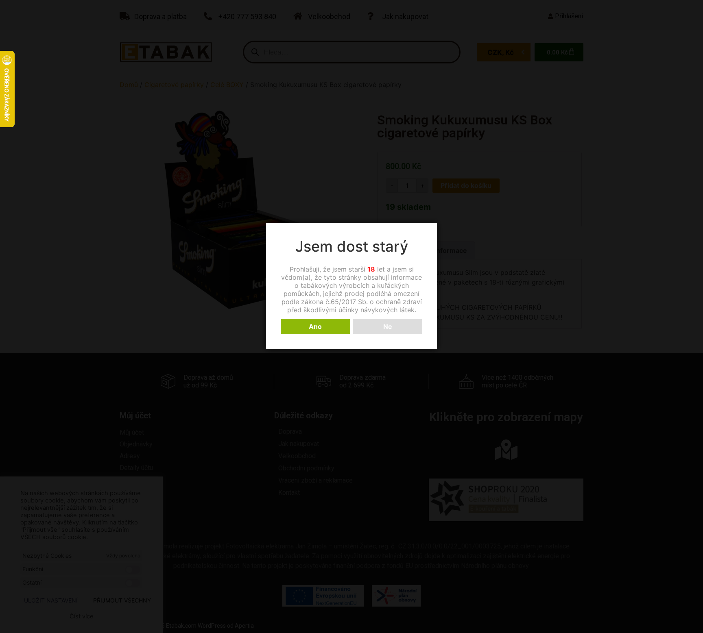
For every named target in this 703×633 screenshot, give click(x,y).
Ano (315, 326)
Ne (387, 326)
